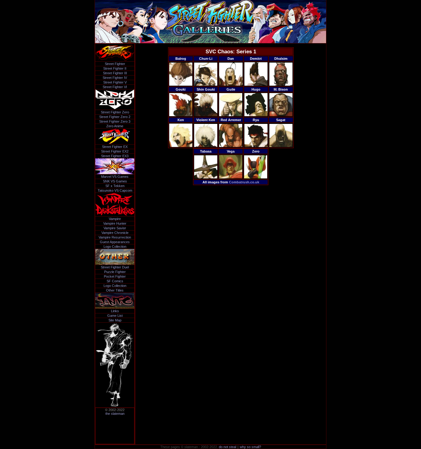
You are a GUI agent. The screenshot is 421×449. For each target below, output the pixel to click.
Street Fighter (115, 64)
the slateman (115, 413)
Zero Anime (114, 126)
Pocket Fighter (115, 276)
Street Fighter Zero (115, 112)
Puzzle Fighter (115, 272)
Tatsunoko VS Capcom (115, 190)
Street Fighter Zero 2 (114, 117)
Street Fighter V (115, 82)
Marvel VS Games (115, 176)
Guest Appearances (115, 242)
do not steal (227, 447)
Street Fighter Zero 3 (114, 121)
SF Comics (115, 281)
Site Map (114, 320)
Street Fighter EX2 (115, 151)
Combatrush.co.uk (244, 182)
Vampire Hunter (114, 223)
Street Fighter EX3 (115, 156)
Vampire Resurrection (115, 237)
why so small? (250, 447)
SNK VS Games (115, 181)
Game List (115, 315)
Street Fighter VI (115, 87)
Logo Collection (115, 246)
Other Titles (115, 290)
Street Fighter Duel (115, 267)
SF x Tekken (115, 186)
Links (115, 311)
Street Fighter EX (115, 147)
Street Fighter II (114, 68)
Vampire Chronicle (115, 233)
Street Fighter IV (115, 78)
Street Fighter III (115, 73)
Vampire (115, 219)
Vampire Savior (115, 228)
